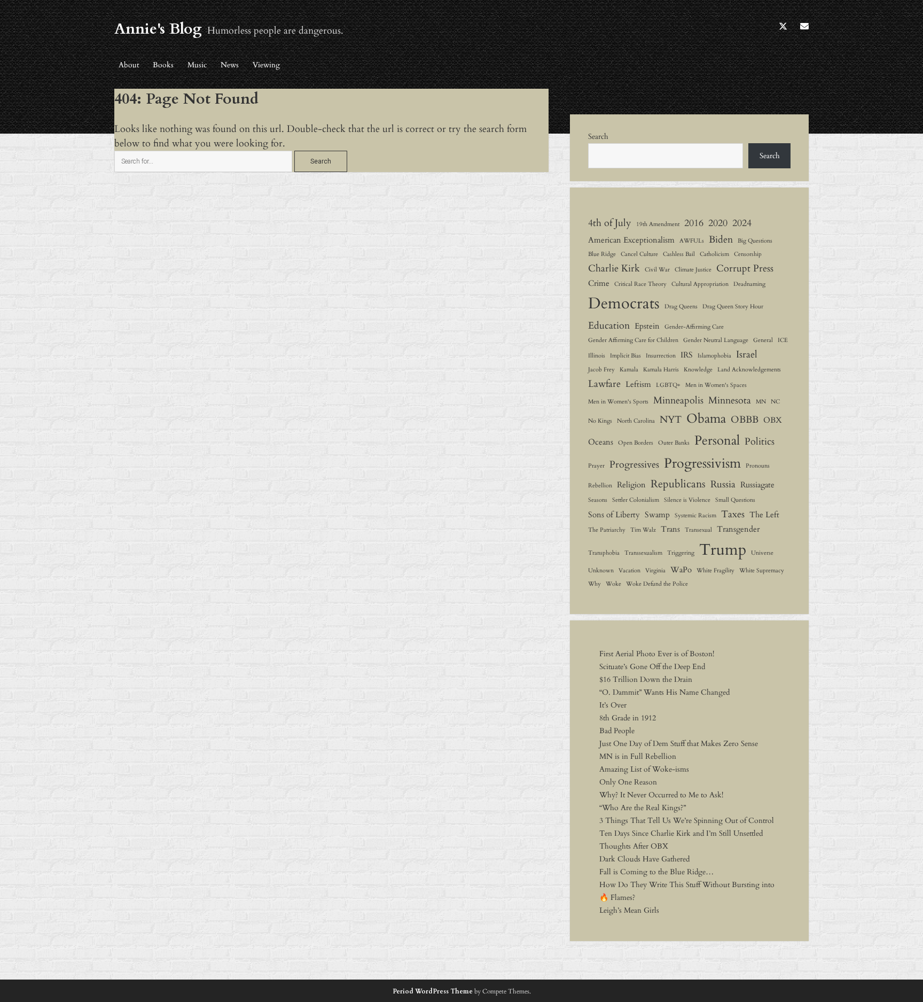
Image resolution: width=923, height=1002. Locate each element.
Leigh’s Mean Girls (629, 910)
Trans (670, 529)
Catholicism (714, 254)
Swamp (657, 514)
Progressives (634, 464)
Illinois (596, 356)
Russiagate (757, 484)
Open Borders (635, 443)
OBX (772, 420)
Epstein (647, 326)
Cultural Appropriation (700, 284)
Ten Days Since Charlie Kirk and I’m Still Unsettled (681, 833)
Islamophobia (714, 356)
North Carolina (636, 421)
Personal (717, 440)
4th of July (609, 222)
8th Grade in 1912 (627, 718)
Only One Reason (628, 782)
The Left (764, 514)
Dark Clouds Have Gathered (644, 859)
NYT (671, 419)
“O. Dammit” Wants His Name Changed (664, 692)
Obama (706, 419)
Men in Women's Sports (618, 402)
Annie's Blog (158, 29)
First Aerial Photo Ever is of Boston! (656, 654)
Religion (631, 484)
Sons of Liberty (614, 514)
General (763, 340)
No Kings (600, 421)
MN (761, 402)
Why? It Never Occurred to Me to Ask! (661, 795)
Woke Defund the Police (657, 584)
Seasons (597, 500)
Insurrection (661, 356)
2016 (693, 222)
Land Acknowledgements (749, 370)
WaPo (681, 569)
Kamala (629, 370)
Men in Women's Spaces (716, 385)
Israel (746, 354)
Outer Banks (674, 443)
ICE (783, 340)
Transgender (738, 529)
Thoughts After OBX (633, 846)
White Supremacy (761, 570)
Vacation (629, 570)
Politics (760, 441)
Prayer (596, 466)
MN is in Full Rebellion (637, 756)
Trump (722, 550)
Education (609, 325)
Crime (598, 283)
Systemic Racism (695, 515)
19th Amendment (657, 224)
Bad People (617, 731)
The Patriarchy (606, 530)
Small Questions (735, 500)
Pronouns (758, 466)
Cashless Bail (679, 254)
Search (598, 136)
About (129, 65)
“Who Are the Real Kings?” (642, 808)
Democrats (624, 303)
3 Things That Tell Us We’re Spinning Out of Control (686, 820)
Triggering (680, 553)
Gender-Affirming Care (694, 327)
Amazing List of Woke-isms (644, 769)
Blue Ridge (602, 254)
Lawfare (604, 383)
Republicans (678, 484)
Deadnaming (749, 284)
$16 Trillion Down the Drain (645, 679)
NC (775, 402)
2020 (718, 222)
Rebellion (600, 485)
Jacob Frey (601, 370)
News (230, 65)
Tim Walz (643, 530)
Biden (721, 239)
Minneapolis (678, 400)
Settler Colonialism (635, 500)
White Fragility (715, 570)
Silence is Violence (687, 500)
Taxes (733, 514)
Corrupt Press (744, 268)
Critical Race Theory (640, 284)
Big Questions (755, 241)
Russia (723, 484)
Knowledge (698, 370)
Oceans (600, 442)
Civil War (657, 270)
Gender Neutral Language (715, 340)
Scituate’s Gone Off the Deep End (652, 667)
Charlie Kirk (614, 268)
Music (197, 65)
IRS (686, 354)
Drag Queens (681, 306)
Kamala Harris (661, 370)
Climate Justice (693, 270)
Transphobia (604, 553)
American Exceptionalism (631, 240)
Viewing (266, 65)
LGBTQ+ (668, 385)
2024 (742, 222)
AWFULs (691, 241)
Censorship (748, 254)
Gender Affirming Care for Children (633, 340)
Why (594, 584)
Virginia (655, 570)
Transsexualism (643, 553)
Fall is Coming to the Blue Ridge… (656, 872)
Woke (613, 584)
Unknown (601, 570)
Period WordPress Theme (433, 991)
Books (163, 65)
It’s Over (613, 705)
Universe (762, 553)
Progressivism (702, 463)
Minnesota (729, 400)
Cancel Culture (639, 254)
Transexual (698, 530)
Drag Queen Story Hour (732, 306)
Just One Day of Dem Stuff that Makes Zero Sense (678, 744)
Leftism (638, 384)
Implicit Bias (625, 356)
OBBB (744, 419)
